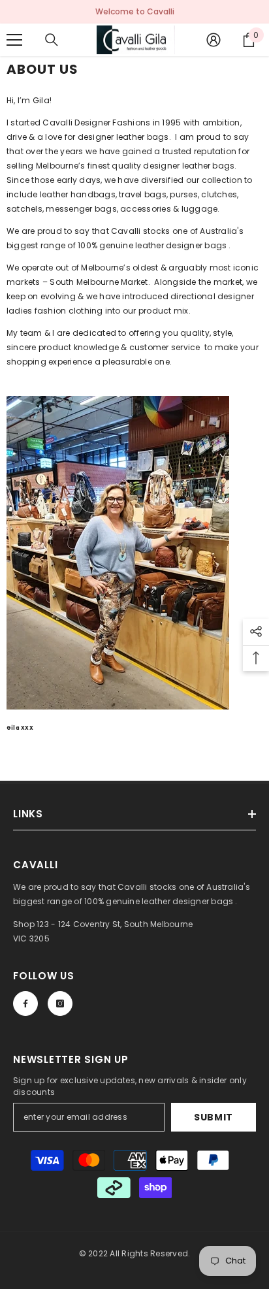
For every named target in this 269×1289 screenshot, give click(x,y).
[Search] (51, 40)
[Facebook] (25, 1003)
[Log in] (213, 39)
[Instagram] (60, 1003)
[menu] (14, 40)
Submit (213, 1117)
